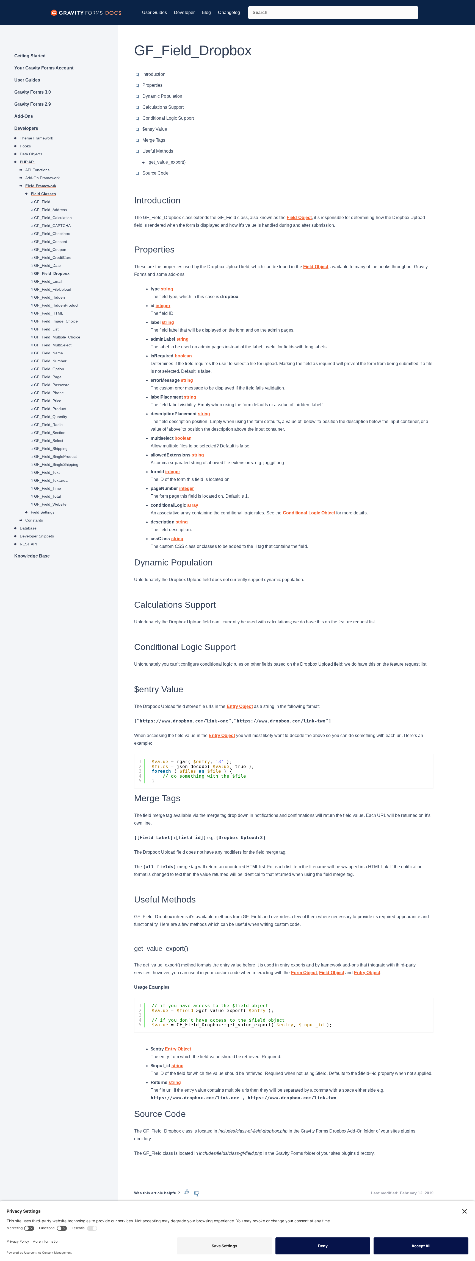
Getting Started (30, 56)
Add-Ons (23, 116)
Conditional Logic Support (168, 118)
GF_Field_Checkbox (52, 233)
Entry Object (240, 706)
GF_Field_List (46, 329)
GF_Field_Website (50, 504)
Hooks (25, 146)
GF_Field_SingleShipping (56, 464)
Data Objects (31, 154)
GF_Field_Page (48, 377)
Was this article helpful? (157, 1193)
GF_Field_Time (47, 488)
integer (163, 305)
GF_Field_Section (49, 432)
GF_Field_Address (50, 210)
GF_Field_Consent (50, 241)
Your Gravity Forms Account (43, 68)
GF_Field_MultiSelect (52, 345)
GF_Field (42, 202)
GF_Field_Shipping (51, 448)
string (167, 289)
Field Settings (42, 512)
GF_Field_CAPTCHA (52, 225)
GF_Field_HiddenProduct (56, 305)
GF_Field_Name (48, 353)
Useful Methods (157, 151)
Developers (26, 128)
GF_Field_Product (50, 409)
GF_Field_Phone (49, 393)
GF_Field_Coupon (50, 249)
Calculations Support (163, 107)
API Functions (37, 170)
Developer (184, 12)
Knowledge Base (32, 556)
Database (28, 528)
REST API (28, 544)
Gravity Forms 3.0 (32, 92)
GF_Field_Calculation (53, 217)
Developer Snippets (37, 536)
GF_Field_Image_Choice (56, 321)
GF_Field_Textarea (51, 480)
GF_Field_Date (47, 265)
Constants (34, 520)
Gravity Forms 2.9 (32, 104)
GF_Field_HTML (48, 313)
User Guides (154, 12)
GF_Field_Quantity (50, 416)
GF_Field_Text (47, 472)
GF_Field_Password (52, 385)
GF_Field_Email (48, 281)
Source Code (155, 173)
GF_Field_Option (49, 369)
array (192, 505)
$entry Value (154, 129)
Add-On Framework (42, 178)
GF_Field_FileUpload (52, 289)
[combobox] (333, 12)
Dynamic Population (162, 96)
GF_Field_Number (50, 361)
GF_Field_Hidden (49, 297)
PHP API (27, 162)
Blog (206, 12)
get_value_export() (167, 162)
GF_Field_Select (48, 440)
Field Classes (43, 194)
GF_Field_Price (47, 401)
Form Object (304, 972)
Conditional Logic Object (309, 513)
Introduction (153, 74)
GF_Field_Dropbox (52, 273)
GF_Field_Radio (48, 424)
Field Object (299, 217)
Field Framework (40, 186)
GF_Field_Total (47, 496)
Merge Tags (153, 140)
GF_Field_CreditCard (52, 257)
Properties (152, 85)
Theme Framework (36, 138)
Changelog (229, 12)
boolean (183, 356)
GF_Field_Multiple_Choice (57, 337)
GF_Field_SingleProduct (55, 456)
